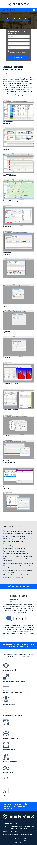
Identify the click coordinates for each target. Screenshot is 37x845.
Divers (5, 795)
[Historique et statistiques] (18, 372)
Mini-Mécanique (8, 772)
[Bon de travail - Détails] (18, 215)
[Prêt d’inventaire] (18, 475)
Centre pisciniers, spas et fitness (14, 681)
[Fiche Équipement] (18, 425)
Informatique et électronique (13, 715)
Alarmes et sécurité (9, 670)
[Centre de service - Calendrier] (18, 137)
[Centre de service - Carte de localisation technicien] (18, 189)
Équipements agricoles (10, 704)
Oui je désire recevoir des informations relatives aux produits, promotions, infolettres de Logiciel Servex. (19, 52)
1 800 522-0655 (9, 10)
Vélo (4, 784)
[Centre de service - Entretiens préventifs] (18, 163)
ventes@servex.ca (26, 834)
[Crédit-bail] (18, 501)
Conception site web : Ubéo (18, 839)
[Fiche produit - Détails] (18, 320)
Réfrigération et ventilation (12, 738)
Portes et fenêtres (9, 750)
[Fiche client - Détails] (18, 294)
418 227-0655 (14, 829)
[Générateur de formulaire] (18, 398)
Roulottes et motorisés (11, 727)
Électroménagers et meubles (12, 693)
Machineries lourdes (10, 761)
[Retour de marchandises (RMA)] (18, 449)
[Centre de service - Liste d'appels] (18, 110)
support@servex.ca (13, 834)
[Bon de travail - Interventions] (18, 241)
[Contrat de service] (18, 267)
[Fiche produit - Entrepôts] (18, 346)
